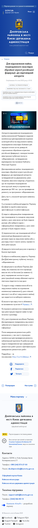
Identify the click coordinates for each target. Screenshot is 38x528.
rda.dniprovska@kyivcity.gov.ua (21, 469)
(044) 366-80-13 (17, 499)
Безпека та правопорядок (19, 85)
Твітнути (19, 374)
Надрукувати (19, 364)
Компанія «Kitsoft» (14, 504)
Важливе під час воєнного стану (19, 88)
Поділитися (19, 369)
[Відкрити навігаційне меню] (34, 12)
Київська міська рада (10, 480)
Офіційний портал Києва (12, 476)
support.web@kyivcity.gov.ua (21, 495)
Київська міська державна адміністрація (18, 483)
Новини (6, 59)
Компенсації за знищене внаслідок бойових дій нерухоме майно (19, 93)
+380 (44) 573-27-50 (18, 465)
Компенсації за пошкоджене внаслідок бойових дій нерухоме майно (17, 98)
